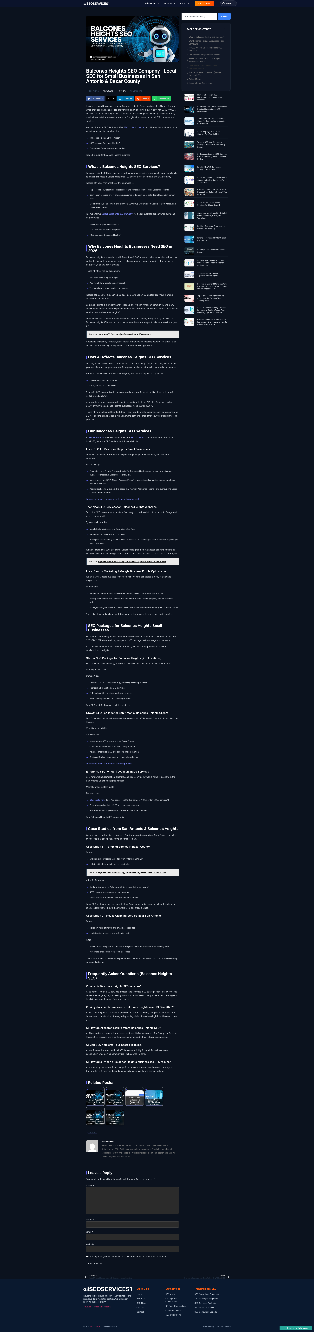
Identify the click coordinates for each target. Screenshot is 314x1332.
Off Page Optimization (175, 1306)
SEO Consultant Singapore (206, 1294)
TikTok (96, 1306)
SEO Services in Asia (204, 1307)
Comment (91, 1185)
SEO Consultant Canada (205, 1312)
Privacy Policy (208, 1326)
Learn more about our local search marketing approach (112, 499)
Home (139, 1294)
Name (90, 1220)
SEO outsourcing (173, 1315)
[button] (95, 98)
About (183, 3)
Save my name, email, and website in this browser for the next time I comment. (127, 1257)
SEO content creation (134, 127)
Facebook (106, 1306)
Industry (168, 3)
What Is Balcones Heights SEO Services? (206, 37)
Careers (140, 1307)
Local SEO (92, 1132)
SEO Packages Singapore (206, 1298)
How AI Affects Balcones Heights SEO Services (205, 49)
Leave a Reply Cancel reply (200, 83)
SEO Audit (170, 1294)
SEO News (141, 1303)
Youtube (87, 1306)
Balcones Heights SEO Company (118, 214)
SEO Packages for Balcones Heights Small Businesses (204, 60)
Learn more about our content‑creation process (109, 763)
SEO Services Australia (205, 1303)
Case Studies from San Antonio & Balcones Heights (203, 67)
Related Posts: (195, 79)
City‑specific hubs (97, 800)
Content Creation (173, 1310)
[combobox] (199, 16)
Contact (140, 1312)
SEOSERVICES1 (96, 437)
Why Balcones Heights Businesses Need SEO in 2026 (206, 42)
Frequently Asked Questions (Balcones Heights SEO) (205, 73)
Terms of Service (224, 1326)
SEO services (137, 437)
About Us (141, 1298)
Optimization (150, 3)
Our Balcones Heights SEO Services (204, 55)
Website (90, 1244)
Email (89, 1232)
